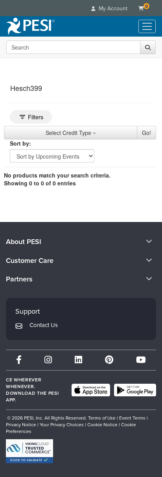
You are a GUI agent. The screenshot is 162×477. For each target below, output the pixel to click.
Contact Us (43, 325)
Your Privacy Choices (62, 424)
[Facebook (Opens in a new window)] (19, 359)
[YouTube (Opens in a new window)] (141, 359)
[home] (30, 26)
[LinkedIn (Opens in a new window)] (78, 359)
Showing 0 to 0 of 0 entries (40, 183)
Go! (146, 133)
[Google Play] (135, 390)
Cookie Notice (102, 424)
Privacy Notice (21, 424)
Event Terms (132, 418)
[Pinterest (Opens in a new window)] (109, 359)
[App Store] (91, 390)
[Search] (148, 47)
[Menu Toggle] (147, 26)
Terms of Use (102, 418)
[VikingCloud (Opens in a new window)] (29, 451)
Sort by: (20, 143)
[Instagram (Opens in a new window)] (48, 359)
